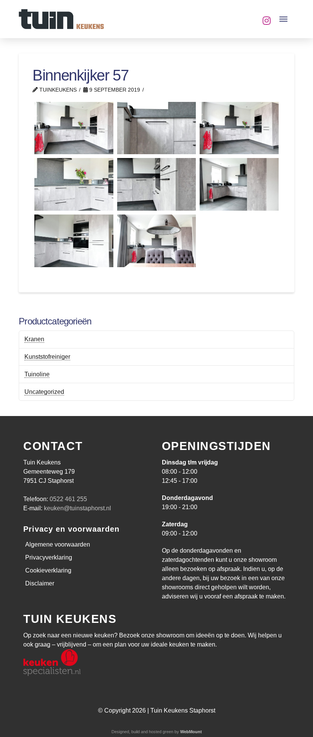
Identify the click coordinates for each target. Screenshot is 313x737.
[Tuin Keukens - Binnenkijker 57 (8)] (73, 128)
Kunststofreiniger (47, 356)
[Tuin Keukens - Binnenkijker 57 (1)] (156, 240)
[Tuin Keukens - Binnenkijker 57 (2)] (73, 240)
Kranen (34, 339)
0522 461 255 (68, 499)
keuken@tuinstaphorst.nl (77, 508)
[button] (283, 19)
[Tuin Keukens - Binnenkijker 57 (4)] (156, 184)
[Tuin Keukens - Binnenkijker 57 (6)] (239, 128)
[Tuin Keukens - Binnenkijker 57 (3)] (239, 184)
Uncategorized (44, 392)
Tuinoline (37, 374)
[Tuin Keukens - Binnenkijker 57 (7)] (156, 128)
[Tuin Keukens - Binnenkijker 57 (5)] (73, 184)
